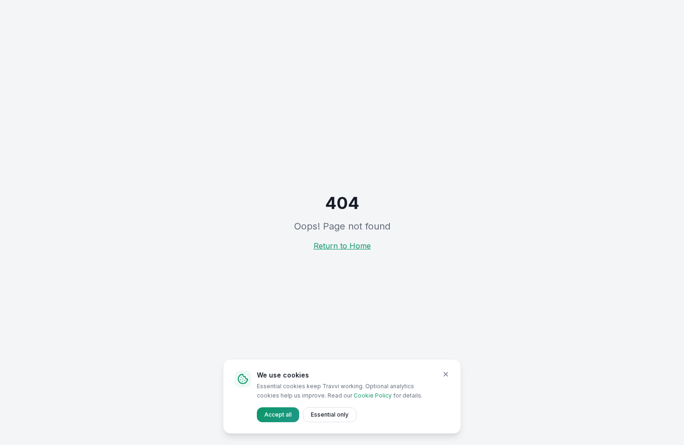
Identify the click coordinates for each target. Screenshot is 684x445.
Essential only (330, 414)
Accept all (278, 414)
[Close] (445, 374)
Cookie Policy (373, 395)
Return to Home (342, 245)
